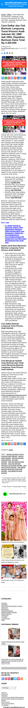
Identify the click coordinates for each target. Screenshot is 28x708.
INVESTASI (4, 608)
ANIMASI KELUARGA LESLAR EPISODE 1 (13, 542)
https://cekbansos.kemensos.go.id (13, 395)
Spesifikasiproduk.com (17, 494)
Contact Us (4, 694)
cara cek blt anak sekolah (13, 466)
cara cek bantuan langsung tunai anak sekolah (11, 464)
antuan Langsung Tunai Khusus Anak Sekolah (12, 455)
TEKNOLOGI (4, 615)
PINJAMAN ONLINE (7, 611)
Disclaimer (4, 695)
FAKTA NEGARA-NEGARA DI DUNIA (11, 606)
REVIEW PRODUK (6, 614)
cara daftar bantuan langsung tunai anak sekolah (13, 469)
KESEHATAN (5, 609)
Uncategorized (5, 618)
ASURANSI (4, 604)
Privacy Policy (5, 702)
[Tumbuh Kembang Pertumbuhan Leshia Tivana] (14, 634)
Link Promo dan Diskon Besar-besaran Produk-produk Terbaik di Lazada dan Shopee (12, 698)
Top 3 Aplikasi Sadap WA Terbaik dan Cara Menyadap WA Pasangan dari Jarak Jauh (15, 239)
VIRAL (11, 450)
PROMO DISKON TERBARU (9, 612)
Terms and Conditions (7, 703)
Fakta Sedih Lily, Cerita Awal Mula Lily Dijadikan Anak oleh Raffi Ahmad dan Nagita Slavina (12, 661)
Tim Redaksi (4, 705)
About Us (4, 692)
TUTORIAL (4, 617)
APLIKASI (4, 603)
